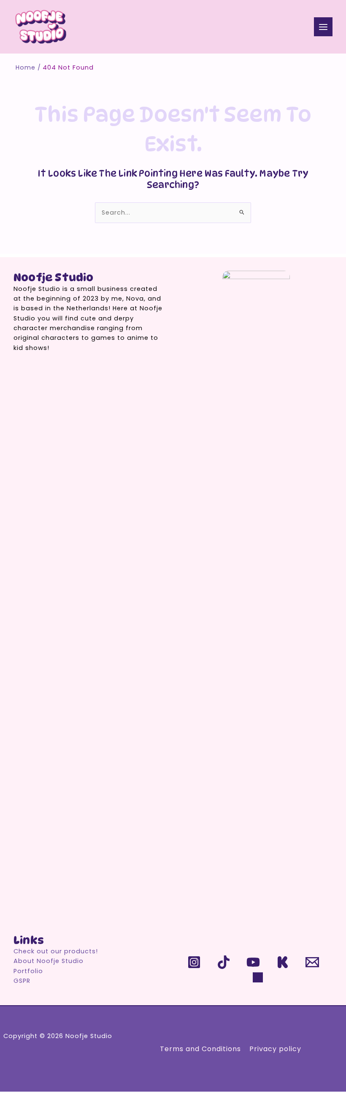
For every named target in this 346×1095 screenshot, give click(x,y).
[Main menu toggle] (323, 26)
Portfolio (28, 971)
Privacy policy (275, 1049)
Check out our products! (56, 951)
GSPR (22, 981)
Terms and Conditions (200, 1049)
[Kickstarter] (282, 962)
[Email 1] (312, 962)
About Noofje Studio (49, 961)
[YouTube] (253, 962)
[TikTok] (223, 962)
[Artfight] (259, 979)
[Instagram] (194, 962)
